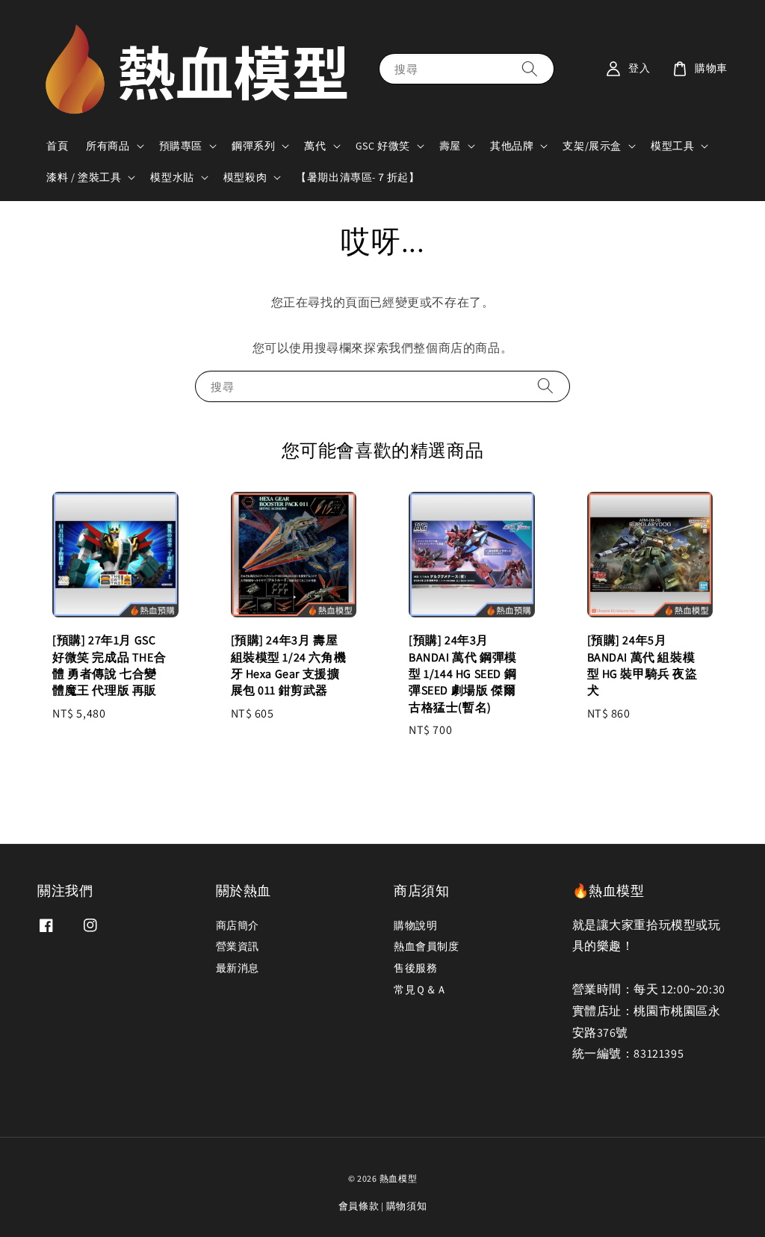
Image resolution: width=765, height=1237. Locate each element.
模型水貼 (171, 177)
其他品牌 (511, 145)
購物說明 (415, 925)
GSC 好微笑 (383, 145)
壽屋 (450, 145)
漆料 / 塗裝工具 (83, 177)
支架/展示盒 (592, 145)
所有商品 (107, 145)
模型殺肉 (245, 177)
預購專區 (180, 145)
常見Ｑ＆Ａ (420, 989)
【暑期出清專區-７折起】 (357, 177)
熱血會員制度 (426, 946)
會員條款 (359, 1206)
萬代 (315, 145)
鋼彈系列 (253, 145)
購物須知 (406, 1206)
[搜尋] (530, 68)
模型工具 (672, 145)
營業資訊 (237, 946)
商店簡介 (237, 925)
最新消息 (237, 968)
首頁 (57, 145)
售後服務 (415, 968)
